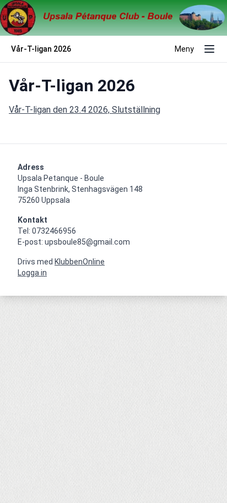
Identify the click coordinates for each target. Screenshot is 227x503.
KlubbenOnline (80, 261)
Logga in (32, 272)
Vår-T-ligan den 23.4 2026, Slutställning (84, 109)
